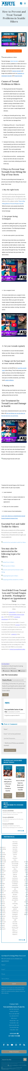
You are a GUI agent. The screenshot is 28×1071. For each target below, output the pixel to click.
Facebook (6, 671)
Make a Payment (14, 1052)
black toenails (14, 61)
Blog (6, 803)
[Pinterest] (20, 1044)
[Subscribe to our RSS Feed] (14, 807)
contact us (14, 634)
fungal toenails (18, 75)
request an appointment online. (17, 649)
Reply (5, 695)
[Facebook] (3, 1044)
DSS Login (18, 1069)
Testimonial (9, 837)
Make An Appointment (13, 51)
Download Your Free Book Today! (13, 761)
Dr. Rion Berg (5, 664)
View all (20, 830)
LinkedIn (14, 671)
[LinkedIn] (7, 1044)
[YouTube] (11, 1044)
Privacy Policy (15, 1063)
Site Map (12, 1069)
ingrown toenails (16, 71)
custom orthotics (9, 380)
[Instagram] (16, 1044)
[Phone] (21, 3)
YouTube (22, 671)
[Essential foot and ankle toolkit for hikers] (13, 542)
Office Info (13, 1033)
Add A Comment (10, 750)
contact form (12, 612)
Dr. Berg (18, 624)
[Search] (25, 1059)
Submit (14, 983)
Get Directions (13, 1036)
